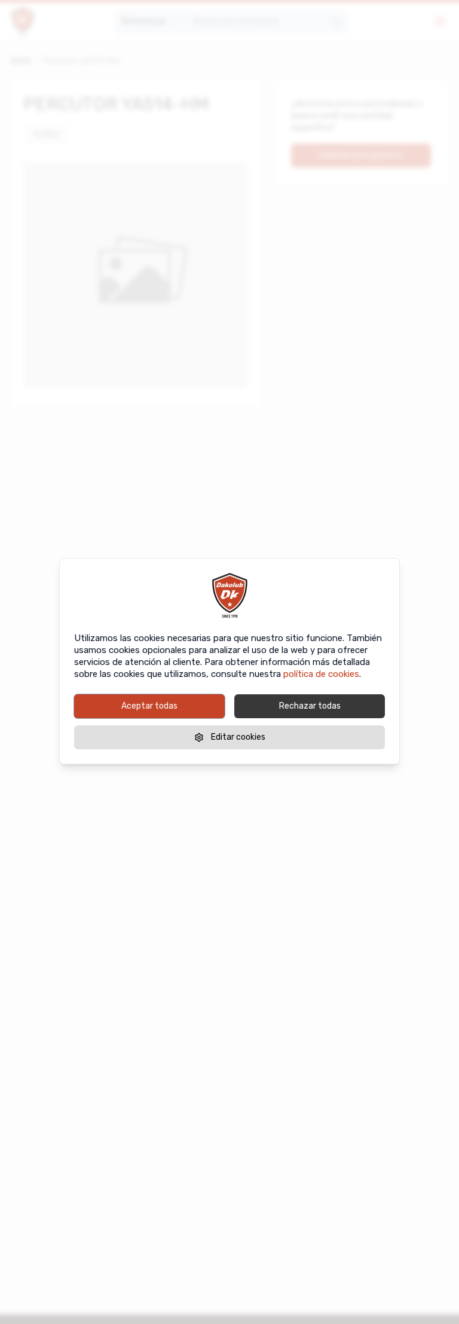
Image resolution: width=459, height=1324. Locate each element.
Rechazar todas (310, 706)
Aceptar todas (149, 706)
